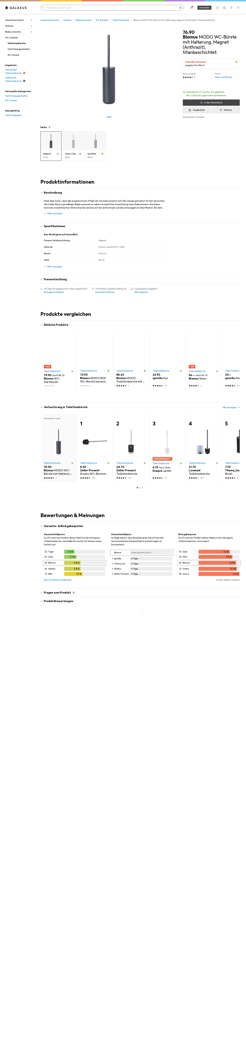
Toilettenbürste (16, 43)
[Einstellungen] (191, 7)
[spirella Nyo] (167, 360)
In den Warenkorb (213, 102)
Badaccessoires (13, 31)
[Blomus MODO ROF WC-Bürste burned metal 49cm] (95, 360)
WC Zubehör (11, 37)
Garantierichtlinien (104, 292)
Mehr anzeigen (54, 213)
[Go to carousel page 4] (143, 395)
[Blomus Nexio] (203, 360)
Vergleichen (199, 110)
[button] (236, 62)
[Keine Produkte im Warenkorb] (238, 7)
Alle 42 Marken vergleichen (58, 579)
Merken (228, 110)
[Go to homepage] (15, 8)
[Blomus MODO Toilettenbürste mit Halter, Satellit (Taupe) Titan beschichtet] (131, 360)
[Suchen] (43, 8)
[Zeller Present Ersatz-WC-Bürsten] (95, 448)
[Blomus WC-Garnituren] (58, 360)
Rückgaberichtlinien (54, 292)
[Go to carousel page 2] (138, 395)
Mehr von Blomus (223, 75)
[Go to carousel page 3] (141, 395)
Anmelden (204, 7)
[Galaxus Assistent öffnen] (217, 7)
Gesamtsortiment (14, 20)
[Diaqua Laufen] (167, 448)
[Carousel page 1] (136, 395)
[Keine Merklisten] (231, 7)
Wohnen (9, 26)
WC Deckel (13, 55)
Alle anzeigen (229, 325)
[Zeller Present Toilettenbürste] (131, 448)
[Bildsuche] (180, 8)
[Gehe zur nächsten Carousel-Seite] (234, 361)
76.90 (189, 32)
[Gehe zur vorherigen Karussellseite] (45, 361)
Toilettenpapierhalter (18, 49)
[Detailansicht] (74, 563)
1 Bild (108, 117)
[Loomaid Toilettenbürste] (203, 448)
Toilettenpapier (13, 115)
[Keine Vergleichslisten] (224, 7)
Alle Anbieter (141, 292)
